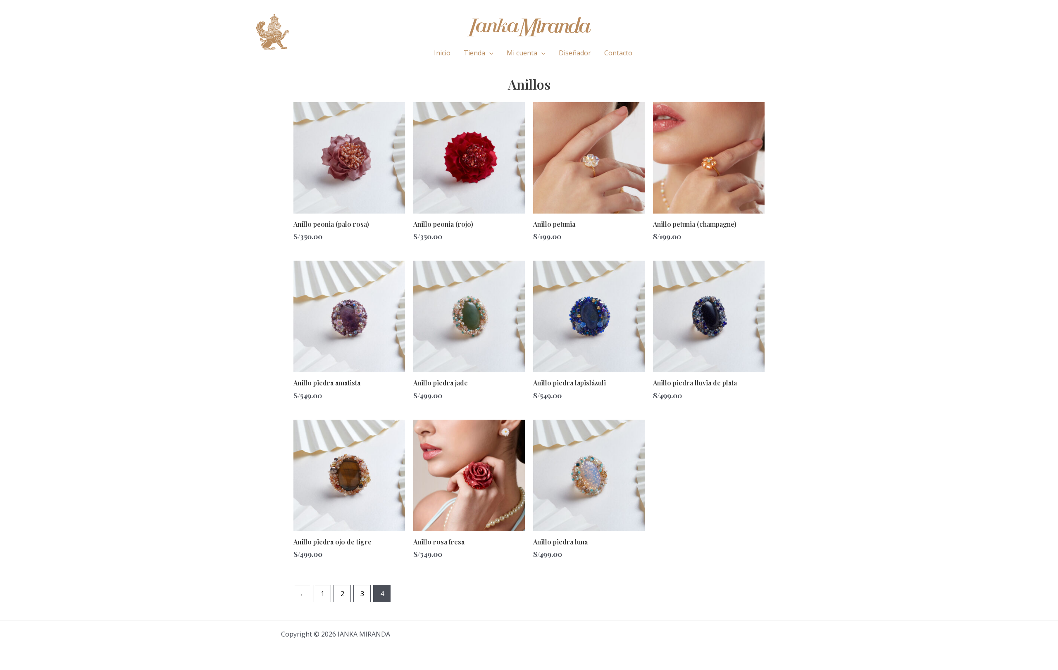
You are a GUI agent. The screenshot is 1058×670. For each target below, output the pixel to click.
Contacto (618, 52)
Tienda (474, 52)
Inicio (442, 52)
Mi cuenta (522, 52)
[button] (489, 52)
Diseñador (575, 52)
